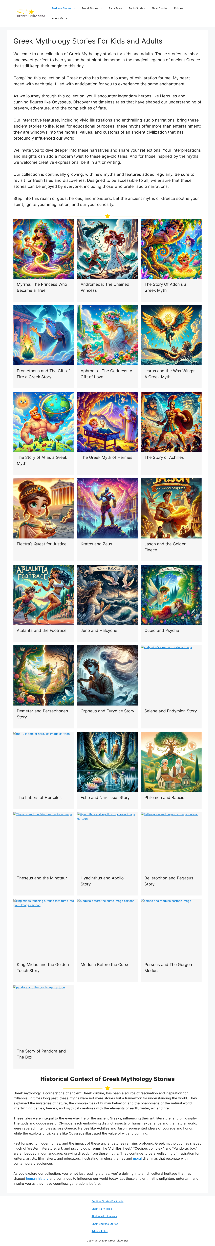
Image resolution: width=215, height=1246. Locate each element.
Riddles (178, 8)
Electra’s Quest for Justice (42, 543)
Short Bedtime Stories (105, 1223)
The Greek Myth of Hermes (106, 457)
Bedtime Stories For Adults (107, 1201)
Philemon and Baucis (164, 797)
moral (137, 1158)
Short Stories (159, 8)
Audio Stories (137, 8)
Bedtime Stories (61, 8)
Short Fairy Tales (102, 1208)
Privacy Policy (100, 1231)
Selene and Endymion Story (170, 711)
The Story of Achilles (164, 457)
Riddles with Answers (104, 1216)
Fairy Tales (115, 8)
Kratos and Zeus (96, 543)
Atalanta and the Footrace (42, 630)
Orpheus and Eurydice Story (107, 711)
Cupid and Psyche (161, 630)
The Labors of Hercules (39, 797)
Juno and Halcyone (99, 630)
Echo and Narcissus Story (105, 797)
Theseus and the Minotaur (42, 878)
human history (37, 1179)
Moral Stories (90, 8)
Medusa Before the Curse (105, 964)
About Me (57, 18)
